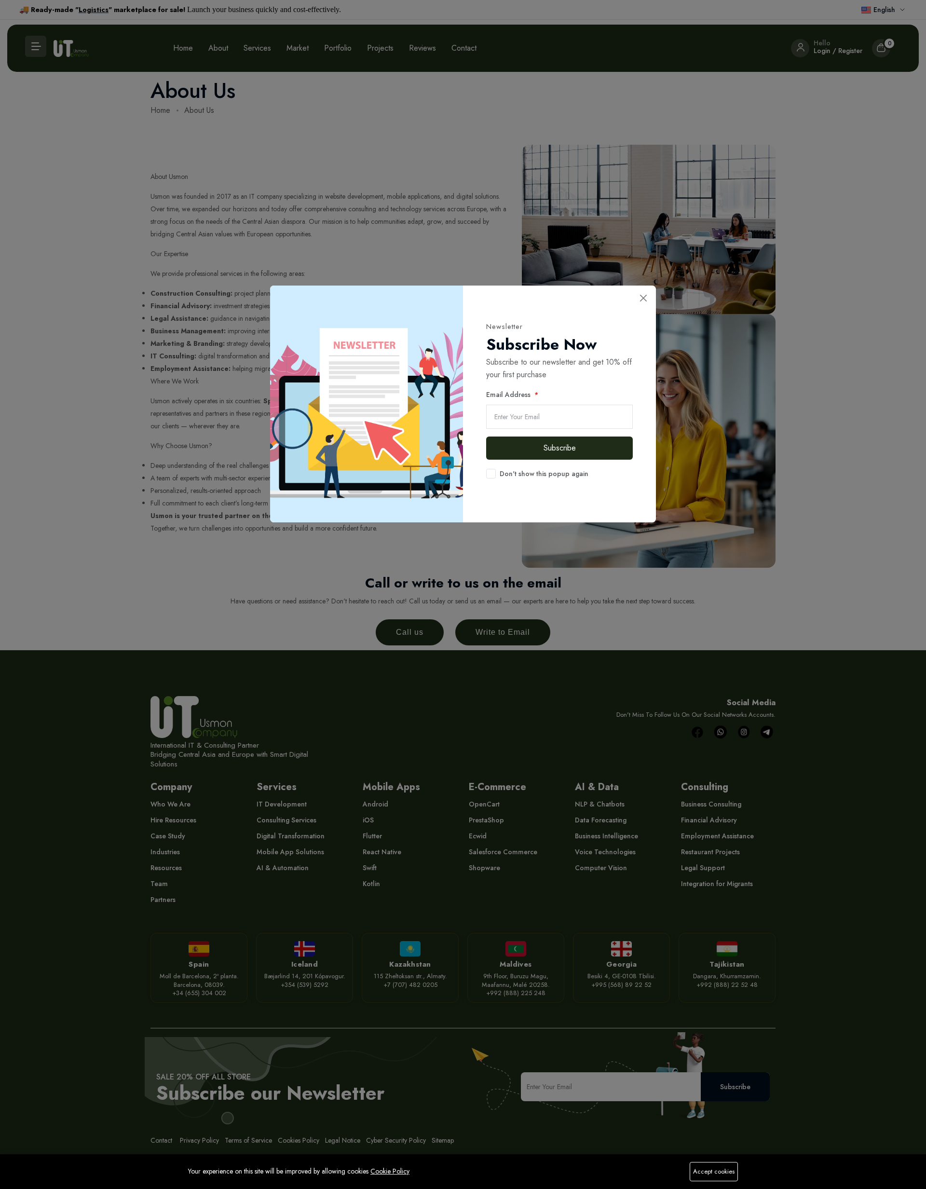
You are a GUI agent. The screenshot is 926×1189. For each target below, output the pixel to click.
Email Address (509, 394)
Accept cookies (714, 1171)
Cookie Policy (389, 1171)
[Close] (643, 298)
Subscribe (560, 447)
